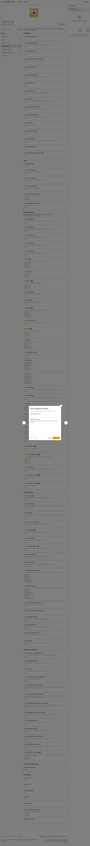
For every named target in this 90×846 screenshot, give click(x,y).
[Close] (61, 406)
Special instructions (35, 419)
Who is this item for (35, 414)
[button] (24, 424)
